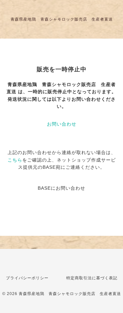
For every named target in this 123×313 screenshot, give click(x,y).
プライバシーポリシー (27, 278)
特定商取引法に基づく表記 (91, 278)
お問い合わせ (61, 124)
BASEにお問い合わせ (61, 188)
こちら (15, 160)
